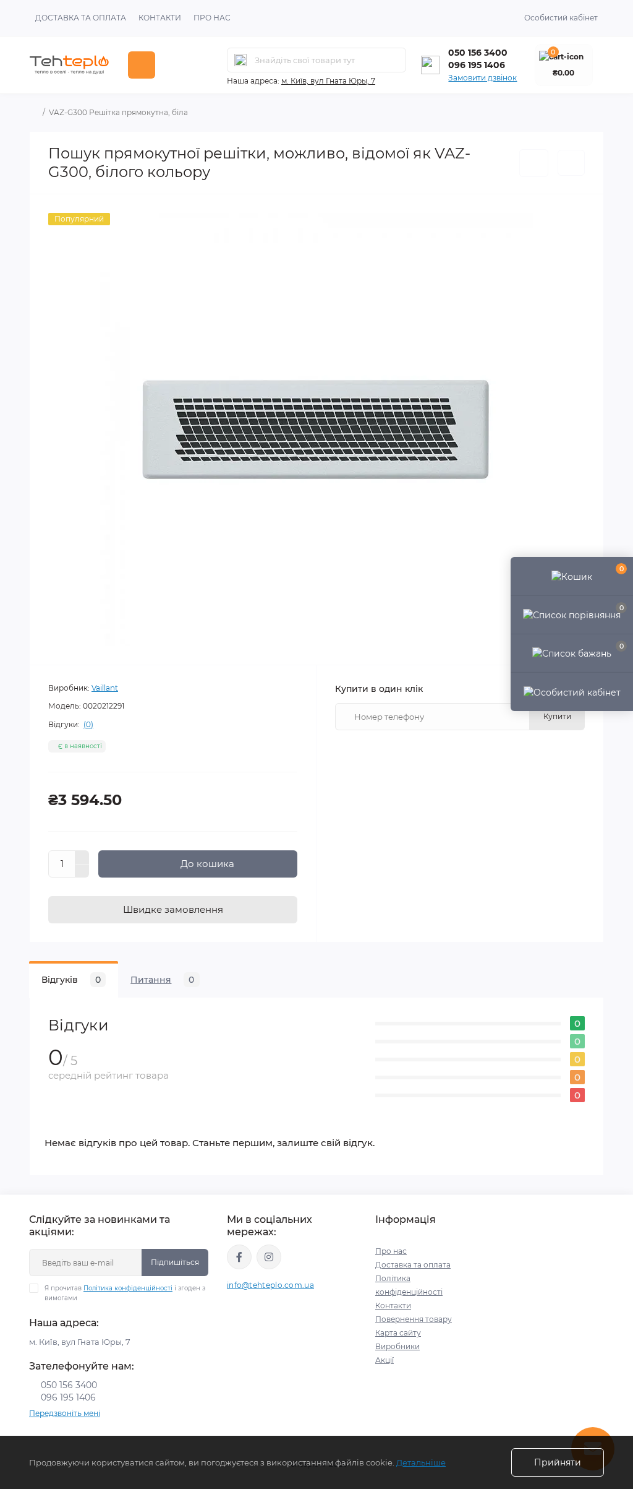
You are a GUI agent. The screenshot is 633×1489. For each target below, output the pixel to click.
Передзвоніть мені (64, 1413)
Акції (384, 1360)
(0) (88, 724)
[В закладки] (533, 163)
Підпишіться (175, 1262)
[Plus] (82, 857)
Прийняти (557, 1462)
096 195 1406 (476, 65)
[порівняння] (571, 163)
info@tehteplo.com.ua (270, 1285)
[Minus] (82, 871)
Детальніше (421, 1462)
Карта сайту (398, 1332)
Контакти (159, 17)
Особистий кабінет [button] (561, 17)
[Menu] (141, 65)
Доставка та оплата (80, 17)
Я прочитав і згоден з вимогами (125, 1293)
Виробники (397, 1346)
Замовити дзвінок (482, 77)
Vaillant (104, 688)
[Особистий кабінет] (572, 691)
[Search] (240, 60)
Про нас (212, 17)
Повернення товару (413, 1319)
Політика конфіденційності (127, 1288)
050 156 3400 (478, 52)
